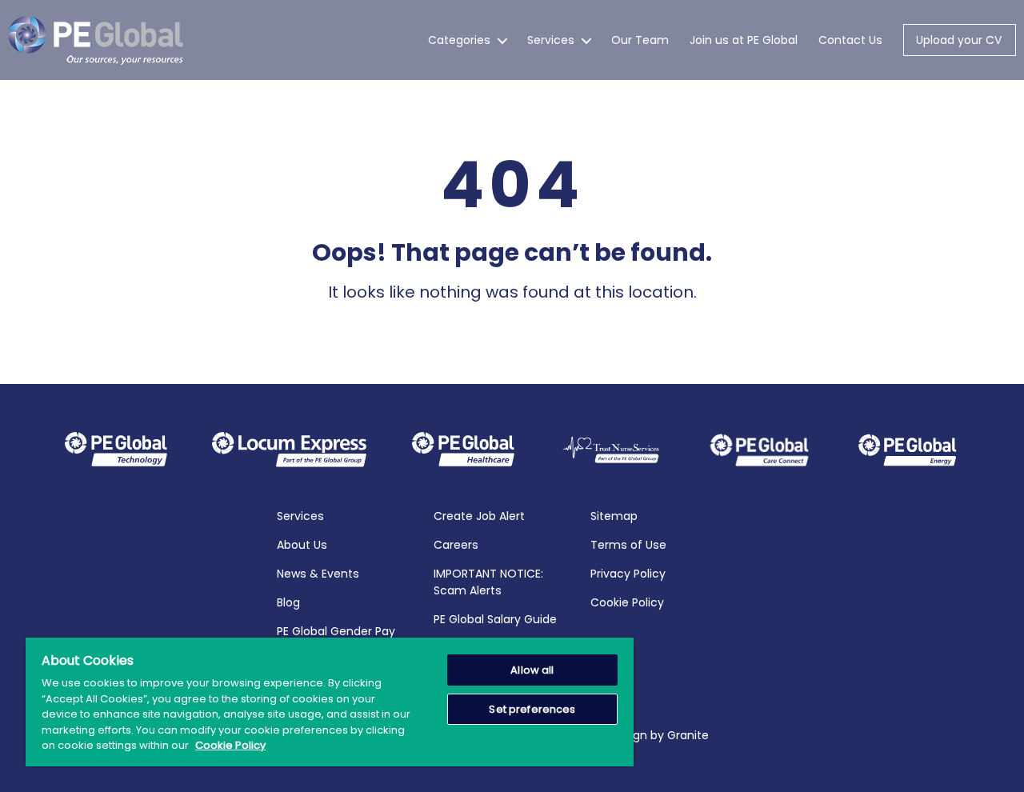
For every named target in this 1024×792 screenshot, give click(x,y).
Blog (288, 602)
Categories (459, 40)
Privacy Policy (628, 574)
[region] (330, 702)
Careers (456, 545)
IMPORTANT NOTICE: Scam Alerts (488, 582)
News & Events (318, 574)
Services (550, 40)
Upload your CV (959, 40)
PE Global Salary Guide (495, 619)
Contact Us (850, 40)
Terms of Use (628, 545)
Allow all (532, 670)
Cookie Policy (627, 602)
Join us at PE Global (744, 40)
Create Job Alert (479, 516)
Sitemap (614, 516)
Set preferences (532, 709)
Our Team (640, 40)
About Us (302, 545)
